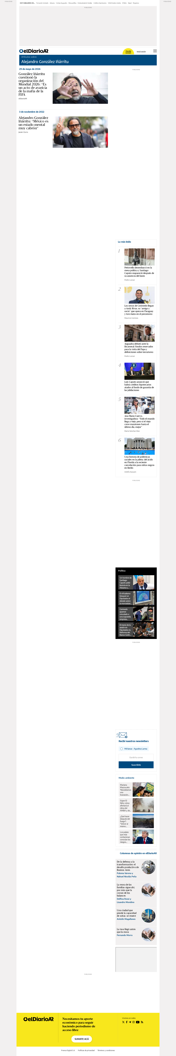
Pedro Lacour (129, 280)
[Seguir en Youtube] (138, 1022)
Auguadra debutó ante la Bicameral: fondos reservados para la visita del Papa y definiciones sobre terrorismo (138, 347)
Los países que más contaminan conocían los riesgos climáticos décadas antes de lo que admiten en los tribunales (125, 837)
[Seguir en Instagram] (133, 1022)
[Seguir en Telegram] (130, 1022)
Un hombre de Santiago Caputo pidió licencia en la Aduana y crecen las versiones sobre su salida (126, 583)
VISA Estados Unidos (114, 3)
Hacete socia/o (128, 52)
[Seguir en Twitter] (123, 1022)
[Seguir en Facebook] (126, 1022)
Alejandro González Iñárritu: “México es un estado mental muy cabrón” (33, 123)
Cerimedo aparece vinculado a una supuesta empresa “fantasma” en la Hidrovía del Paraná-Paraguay (126, 614)
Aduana (52, 3)
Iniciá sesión (141, 52)
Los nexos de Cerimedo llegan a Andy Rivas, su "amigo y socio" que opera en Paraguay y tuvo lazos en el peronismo (139, 309)
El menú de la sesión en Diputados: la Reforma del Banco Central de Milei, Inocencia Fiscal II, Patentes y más (125, 630)
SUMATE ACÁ (82, 1039)
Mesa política (72, 3)
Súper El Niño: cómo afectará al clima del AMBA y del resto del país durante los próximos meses (125, 805)
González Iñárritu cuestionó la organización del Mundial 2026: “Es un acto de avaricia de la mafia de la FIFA (33, 84)
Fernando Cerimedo (42, 3)
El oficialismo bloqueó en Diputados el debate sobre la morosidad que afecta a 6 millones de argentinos (125, 598)
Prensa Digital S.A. (68, 1050)
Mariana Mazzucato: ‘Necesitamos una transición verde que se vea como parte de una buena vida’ (125, 790)
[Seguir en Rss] (142, 1022)
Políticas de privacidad (86, 1050)
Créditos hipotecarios (100, 3)
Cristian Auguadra (61, 3)
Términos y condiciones (106, 1050)
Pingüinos (136, 3)
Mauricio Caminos (131, 318)
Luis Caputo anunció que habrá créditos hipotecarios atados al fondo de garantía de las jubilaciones (139, 386)
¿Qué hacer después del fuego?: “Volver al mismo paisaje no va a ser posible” (125, 821)
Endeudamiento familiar (85, 3)
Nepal (129, 3)
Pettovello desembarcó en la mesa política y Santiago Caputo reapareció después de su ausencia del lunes (139, 271)
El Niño (124, 3)
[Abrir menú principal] (155, 51)
